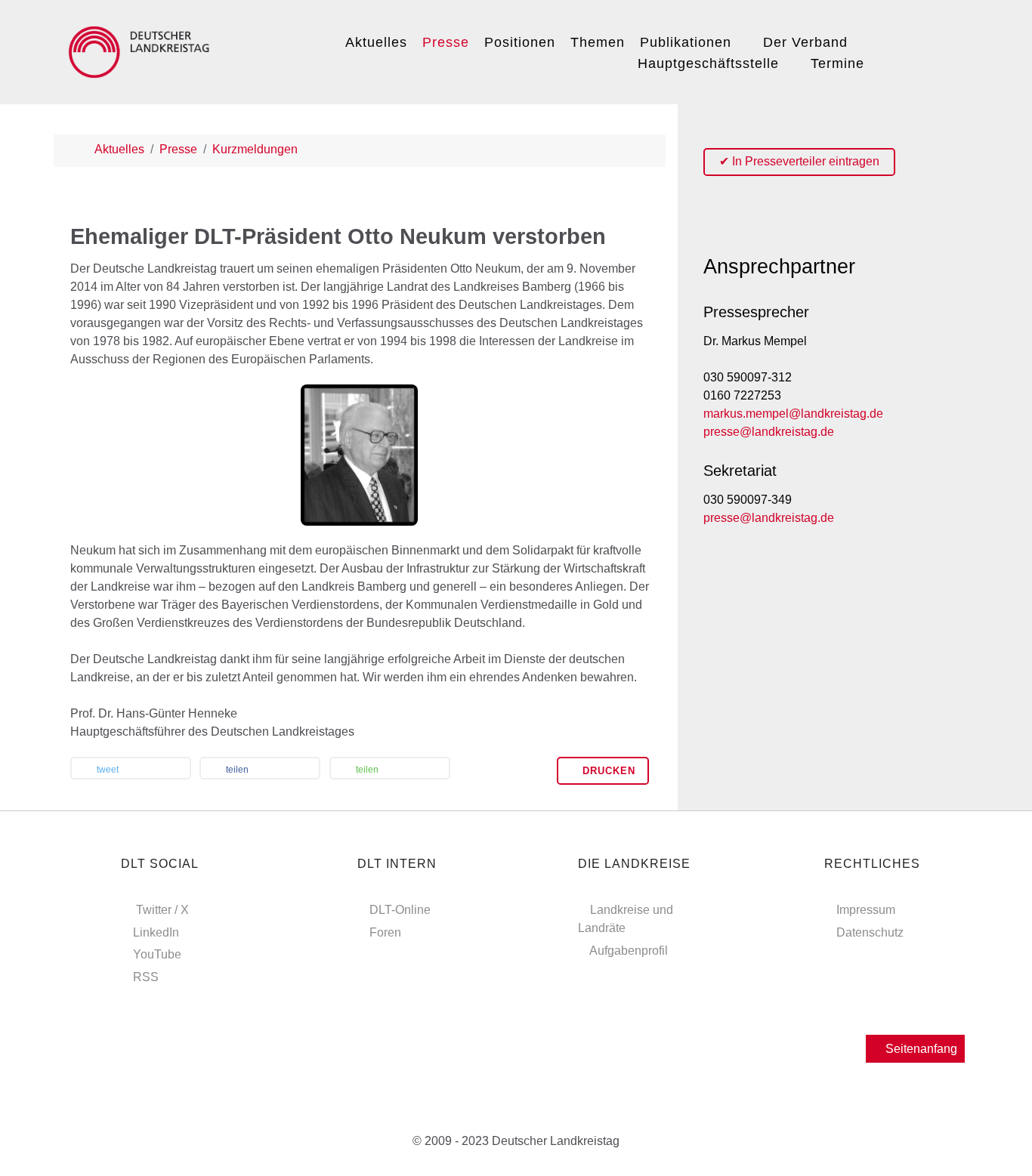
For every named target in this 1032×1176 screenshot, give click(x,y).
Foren (385, 932)
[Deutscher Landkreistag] (142, 49)
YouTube (157, 954)
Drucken (607, 770)
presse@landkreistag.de (768, 431)
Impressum (865, 909)
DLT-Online (400, 909)
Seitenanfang (919, 1048)
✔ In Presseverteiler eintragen (799, 161)
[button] (131, 769)
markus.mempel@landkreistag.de (793, 413)
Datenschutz (870, 932)
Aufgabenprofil (628, 950)
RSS (146, 977)
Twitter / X (162, 909)
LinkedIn (156, 932)
